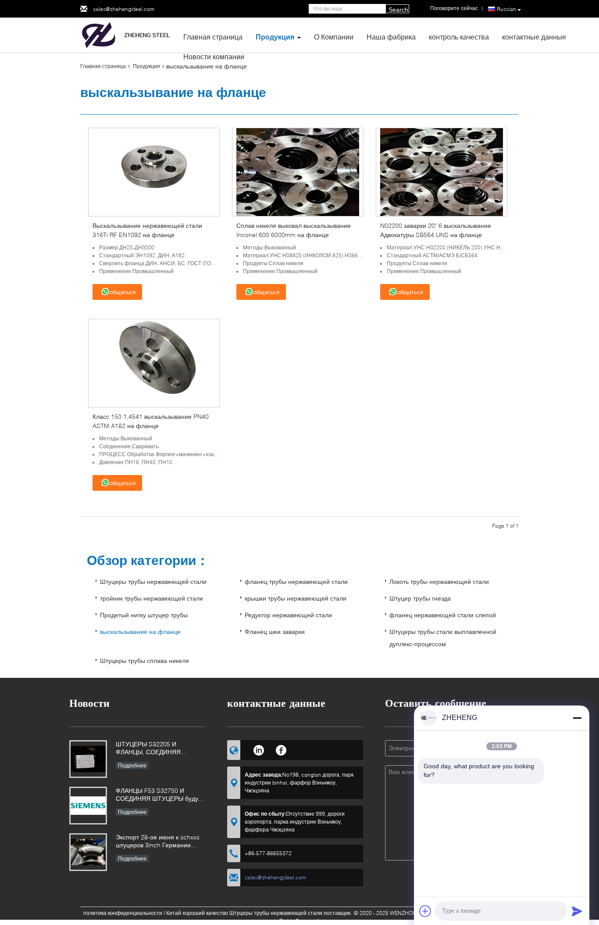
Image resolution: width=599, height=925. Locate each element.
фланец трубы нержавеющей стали (296, 581)
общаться (122, 292)
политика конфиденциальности (122, 913)
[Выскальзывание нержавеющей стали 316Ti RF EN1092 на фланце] (154, 171)
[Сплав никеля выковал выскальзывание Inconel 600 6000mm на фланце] (297, 171)
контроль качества (459, 36)
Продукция (275, 36)
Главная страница (212, 36)
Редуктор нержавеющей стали (288, 615)
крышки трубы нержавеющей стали (295, 598)
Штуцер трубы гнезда (420, 598)
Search (398, 9)
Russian (506, 9)
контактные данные (534, 36)
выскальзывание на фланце (140, 631)
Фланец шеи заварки (275, 631)
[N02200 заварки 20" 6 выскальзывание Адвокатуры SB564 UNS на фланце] (441, 171)
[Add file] (425, 911)
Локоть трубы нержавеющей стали (439, 581)
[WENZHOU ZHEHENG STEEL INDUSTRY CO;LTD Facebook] (281, 749)
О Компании (333, 36)
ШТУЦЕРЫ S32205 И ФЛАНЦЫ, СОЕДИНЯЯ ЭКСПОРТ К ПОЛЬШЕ (148, 748)
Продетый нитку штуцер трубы (144, 615)
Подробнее (132, 765)
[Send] (577, 911)
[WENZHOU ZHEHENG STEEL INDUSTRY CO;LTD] (128, 34)
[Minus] (577, 718)
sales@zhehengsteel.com (123, 9)
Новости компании (213, 56)
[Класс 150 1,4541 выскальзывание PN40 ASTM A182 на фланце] (154, 362)
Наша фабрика (391, 36)
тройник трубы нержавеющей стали (151, 598)
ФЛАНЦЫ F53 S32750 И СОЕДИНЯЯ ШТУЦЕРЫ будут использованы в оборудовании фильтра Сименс (160, 795)
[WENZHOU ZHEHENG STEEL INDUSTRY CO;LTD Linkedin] (258, 749)
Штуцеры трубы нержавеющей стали (153, 581)
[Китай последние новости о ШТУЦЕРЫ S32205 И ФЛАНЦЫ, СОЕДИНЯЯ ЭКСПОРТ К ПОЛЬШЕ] (88, 759)
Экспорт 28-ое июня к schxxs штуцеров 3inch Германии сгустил (158, 841)
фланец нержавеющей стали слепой (442, 615)
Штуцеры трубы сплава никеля (144, 660)
